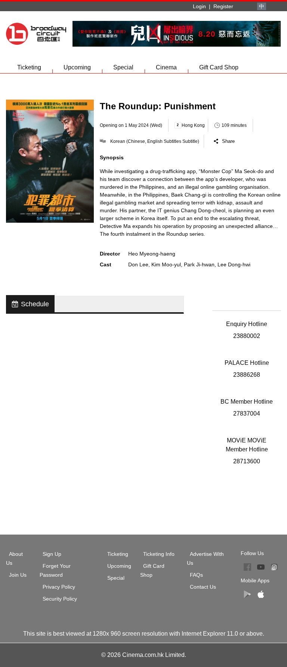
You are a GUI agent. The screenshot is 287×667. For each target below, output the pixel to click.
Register (223, 6)
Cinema (166, 67)
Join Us (18, 575)
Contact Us (203, 587)
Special (123, 67)
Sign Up (52, 554)
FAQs (196, 575)
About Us (14, 558)
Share (228, 141)
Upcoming (77, 67)
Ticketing (29, 67)
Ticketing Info (159, 554)
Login (199, 6)
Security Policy (60, 599)
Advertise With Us (205, 558)
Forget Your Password (55, 570)
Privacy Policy (59, 587)
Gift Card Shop (218, 67)
